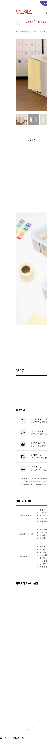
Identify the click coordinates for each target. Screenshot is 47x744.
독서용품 (23, 31)
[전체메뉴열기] (18, 22)
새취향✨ (30, 22)
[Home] (17, 31)
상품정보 (31, 139)
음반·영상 (42, 22)
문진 (34, 31)
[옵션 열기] (28, 729)
